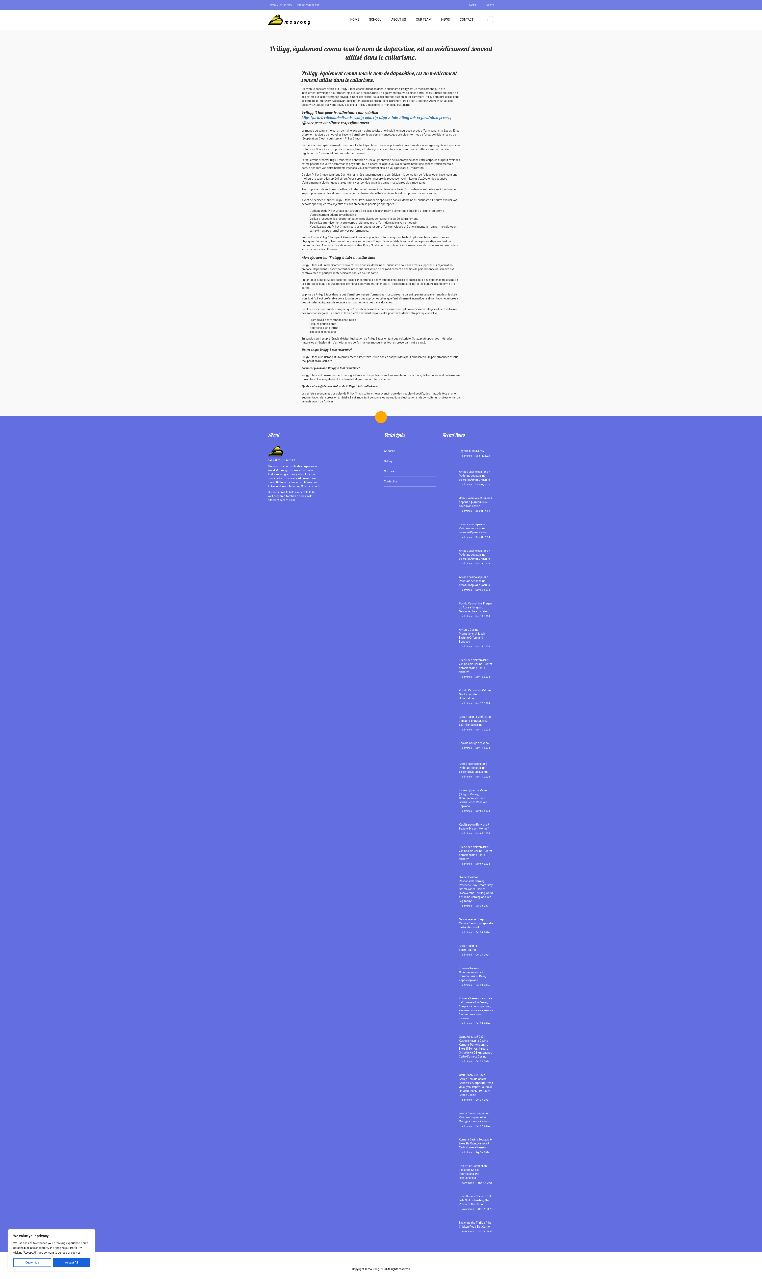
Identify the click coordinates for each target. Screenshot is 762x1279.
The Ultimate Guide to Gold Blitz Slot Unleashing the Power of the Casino (475, 1200)
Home (354, 19)
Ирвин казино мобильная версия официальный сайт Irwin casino (475, 502)
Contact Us (391, 481)
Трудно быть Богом (471, 450)
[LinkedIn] (400, 1263)
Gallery (388, 461)
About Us (398, 19)
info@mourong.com (308, 4)
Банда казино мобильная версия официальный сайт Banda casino (475, 720)
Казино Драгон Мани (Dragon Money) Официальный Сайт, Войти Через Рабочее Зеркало (473, 798)
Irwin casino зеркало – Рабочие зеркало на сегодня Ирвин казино (473, 528)
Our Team (423, 19)
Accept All (71, 1262)
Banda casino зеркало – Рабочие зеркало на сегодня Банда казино (474, 767)
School (375, 19)
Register (489, 4)
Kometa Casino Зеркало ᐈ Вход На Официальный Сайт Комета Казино (475, 1143)
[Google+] (387, 1263)
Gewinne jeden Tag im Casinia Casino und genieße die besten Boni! (476, 923)
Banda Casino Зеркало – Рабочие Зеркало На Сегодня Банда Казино (474, 1117)
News (445, 19)
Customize (32, 1262)
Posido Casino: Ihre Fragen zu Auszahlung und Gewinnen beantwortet (475, 607)
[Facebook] (362, 1263)
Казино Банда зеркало (474, 743)
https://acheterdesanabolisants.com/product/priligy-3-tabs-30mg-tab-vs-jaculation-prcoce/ (376, 117)
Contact (466, 19)
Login (472, 4)
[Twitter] (375, 1263)
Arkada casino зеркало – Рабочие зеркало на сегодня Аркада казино (475, 475)
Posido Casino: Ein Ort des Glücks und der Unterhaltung (475, 694)
